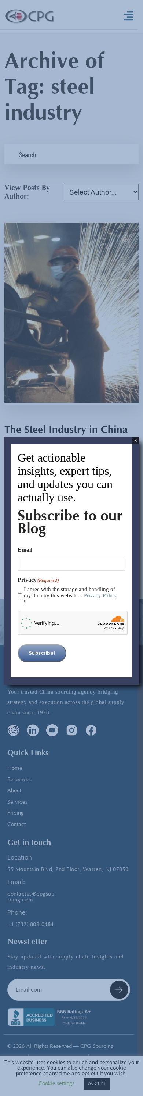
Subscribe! (42, 653)
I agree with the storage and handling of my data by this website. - (70, 595)
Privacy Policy (100, 595)
